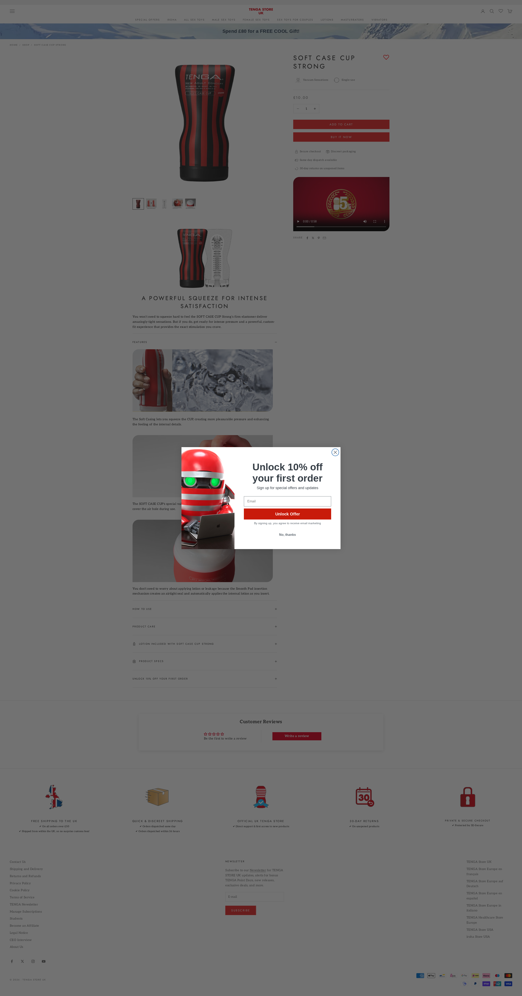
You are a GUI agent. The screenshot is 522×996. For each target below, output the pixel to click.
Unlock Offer (287, 514)
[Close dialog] (335, 452)
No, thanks (287, 534)
